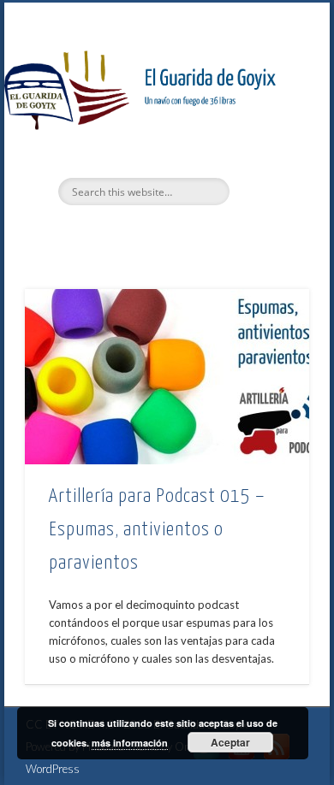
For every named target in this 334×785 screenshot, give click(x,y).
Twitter (129, 234)
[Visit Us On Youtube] (241, 759)
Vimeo (164, 234)
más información (130, 742)
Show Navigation (267, 153)
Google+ (199, 234)
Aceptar (230, 742)
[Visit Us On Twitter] (206, 759)
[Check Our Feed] (276, 759)
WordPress (53, 769)
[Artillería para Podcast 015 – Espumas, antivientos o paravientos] (167, 376)
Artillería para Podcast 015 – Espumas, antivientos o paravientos (157, 530)
